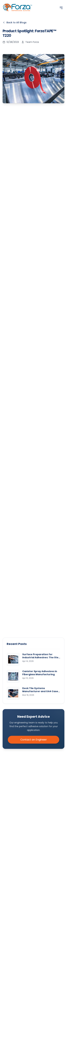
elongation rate (37, 244)
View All (59, 412)
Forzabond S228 (48, 340)
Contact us (42, 365)
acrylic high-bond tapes (42, 142)
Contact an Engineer (33, 739)
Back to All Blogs (17, 22)
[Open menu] (61, 8)
